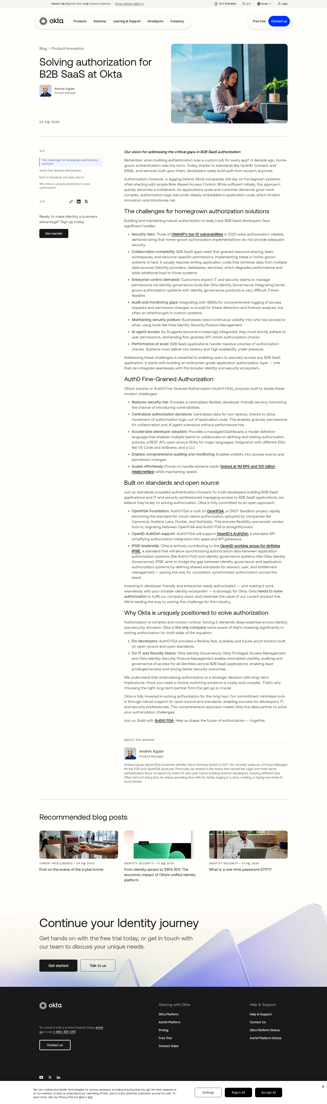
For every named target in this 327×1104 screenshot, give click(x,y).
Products (80, 21)
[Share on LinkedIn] (79, 201)
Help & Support (261, 1014)
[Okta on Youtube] (41, 1077)
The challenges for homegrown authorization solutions (70, 162)
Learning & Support (127, 21)
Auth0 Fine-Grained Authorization (60, 170)
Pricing (163, 1030)
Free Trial (165, 1038)
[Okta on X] (50, 1077)
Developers (156, 21)
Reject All (238, 1092)
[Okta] (51, 21)
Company (177, 21)
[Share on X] (86, 201)
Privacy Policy (76, 1097)
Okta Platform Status (265, 1030)
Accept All (268, 1092)
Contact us (279, 21)
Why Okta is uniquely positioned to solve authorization (64, 185)
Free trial (259, 21)
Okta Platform (169, 1014)
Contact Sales (169, 1046)
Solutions (99, 21)
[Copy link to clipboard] (71, 201)
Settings (208, 1092)
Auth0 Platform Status (265, 1038)
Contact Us (258, 1022)
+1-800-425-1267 (64, 1031)
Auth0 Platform (169, 1022)
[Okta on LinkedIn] (58, 1077)
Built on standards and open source (61, 177)
